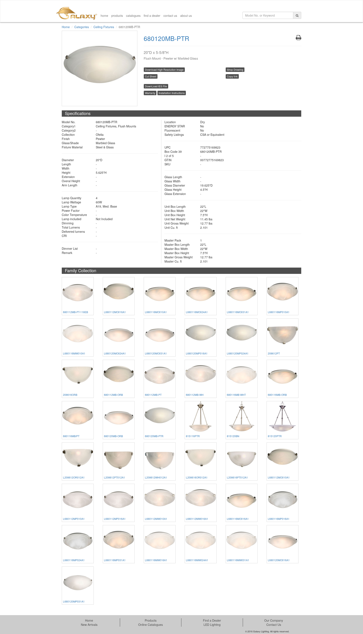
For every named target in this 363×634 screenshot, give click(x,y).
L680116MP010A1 (278, 312)
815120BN (233, 436)
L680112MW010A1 (156, 518)
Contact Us (273, 624)
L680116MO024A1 (197, 312)
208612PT (274, 353)
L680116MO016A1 (238, 518)
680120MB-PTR (154, 436)
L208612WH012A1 (156, 477)
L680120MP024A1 (238, 353)
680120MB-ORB (113, 436)
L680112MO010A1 (279, 477)
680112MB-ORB (113, 394)
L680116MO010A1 (156, 312)
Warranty (150, 93)
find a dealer (152, 15)
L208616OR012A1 (197, 477)
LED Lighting (212, 624)
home (104, 15)
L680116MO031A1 (238, 312)
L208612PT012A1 (114, 477)
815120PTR (275, 436)
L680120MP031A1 (74, 601)
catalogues (133, 15)
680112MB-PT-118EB (75, 312)
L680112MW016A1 (197, 518)
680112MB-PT (153, 394)
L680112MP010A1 (74, 518)
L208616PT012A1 (237, 477)
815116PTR (193, 436)
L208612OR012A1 (74, 477)
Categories (81, 27)
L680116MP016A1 (278, 518)
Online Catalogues (150, 624)
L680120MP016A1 (197, 353)
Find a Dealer (212, 620)
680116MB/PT (71, 436)
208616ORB (70, 394)
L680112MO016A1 (115, 312)
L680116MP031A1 (115, 560)
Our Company (273, 620)
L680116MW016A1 (156, 560)
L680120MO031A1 (156, 353)
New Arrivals (89, 624)
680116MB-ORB (277, 394)
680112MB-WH (195, 394)
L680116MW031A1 (238, 560)
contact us (170, 15)
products (117, 15)
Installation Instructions (172, 93)
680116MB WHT (236, 394)
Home (66, 27)
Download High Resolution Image (164, 69)
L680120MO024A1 (115, 353)
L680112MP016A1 (115, 518)
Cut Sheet (150, 76)
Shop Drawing (235, 69)
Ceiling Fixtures (103, 27)
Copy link (232, 76)
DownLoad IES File (156, 86)
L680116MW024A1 (197, 560)
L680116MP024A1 (74, 560)
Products (151, 620)
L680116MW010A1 (74, 353)
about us (186, 15)
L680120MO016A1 (279, 560)
